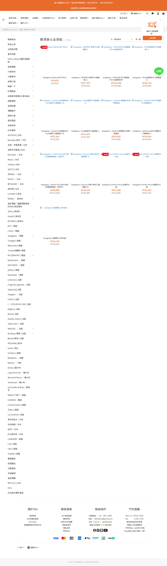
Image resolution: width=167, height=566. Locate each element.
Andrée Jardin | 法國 (17, 318)
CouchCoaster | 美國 (17, 404)
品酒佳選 (12, 105)
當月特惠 (12, 54)
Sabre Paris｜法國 (16, 323)
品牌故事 (32, 515)
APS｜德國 (12, 225)
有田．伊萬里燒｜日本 (17, 144)
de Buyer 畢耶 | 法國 (17, 333)
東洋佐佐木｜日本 (15, 419)
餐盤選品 (12, 458)
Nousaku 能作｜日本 (17, 140)
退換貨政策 (66, 525)
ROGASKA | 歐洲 (15, 343)
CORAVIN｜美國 (15, 399)
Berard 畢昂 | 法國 (16, 338)
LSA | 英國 (12, 443)
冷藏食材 (12, 76)
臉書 (129, 525)
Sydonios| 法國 (14, 289)
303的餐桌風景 (32, 519)
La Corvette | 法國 (16, 414)
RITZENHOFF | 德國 (16, 255)
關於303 (24, 23)
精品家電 (123, 18)
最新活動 (12, 18)
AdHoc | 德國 (13, 269)
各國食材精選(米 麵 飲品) (19, 96)
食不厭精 (62, 18)
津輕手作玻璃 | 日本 (16, 149)
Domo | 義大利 (14, 367)
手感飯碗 (12, 473)
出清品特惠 (12, 49)
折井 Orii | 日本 (14, 482)
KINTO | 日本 (13, 169)
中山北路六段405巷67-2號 (134, 531)
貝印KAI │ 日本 (14, 174)
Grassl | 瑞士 (13, 348)
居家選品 (12, 120)
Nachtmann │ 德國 (16, 260)
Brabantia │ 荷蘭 (15, 357)
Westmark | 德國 (15, 245)
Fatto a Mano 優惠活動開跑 (19, 60)
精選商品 (12, 39)
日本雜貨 (12, 130)
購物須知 (12, 23)
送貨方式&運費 (66, 522)
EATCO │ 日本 (14, 179)
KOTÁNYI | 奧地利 (15, 221)
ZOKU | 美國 (13, 409)
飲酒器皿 (12, 463)
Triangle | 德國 (14, 240)
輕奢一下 (12, 86)
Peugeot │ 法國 (15, 294)
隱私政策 (66, 528)
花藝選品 (12, 468)
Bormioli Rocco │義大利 (19, 377)
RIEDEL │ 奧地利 (15, 198)
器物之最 (111, 18)
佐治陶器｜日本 (14, 424)
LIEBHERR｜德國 (15, 439)
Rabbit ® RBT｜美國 (17, 395)
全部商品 (5, 29)
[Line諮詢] (162, 71)
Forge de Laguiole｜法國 (19, 284)
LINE (133, 525)
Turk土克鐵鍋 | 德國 (16, 250)
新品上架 (12, 44)
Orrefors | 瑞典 (14, 353)
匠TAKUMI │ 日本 (16, 183)
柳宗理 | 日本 (13, 188)
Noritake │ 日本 (15, 154)
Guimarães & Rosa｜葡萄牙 (19, 389)
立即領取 (152, 38)
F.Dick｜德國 (13, 230)
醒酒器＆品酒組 (29, 29)
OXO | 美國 (12, 448)
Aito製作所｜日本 (15, 434)
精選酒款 (84, 18)
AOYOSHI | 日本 (15, 135)
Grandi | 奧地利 (14, 216)
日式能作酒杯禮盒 (15, 492)
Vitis (10, 487)
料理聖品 (12, 91)
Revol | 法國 (13, 313)
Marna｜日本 (13, 159)
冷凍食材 (12, 71)
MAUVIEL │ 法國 (15, 328)
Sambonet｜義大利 (16, 382)
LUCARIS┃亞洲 (14, 193)
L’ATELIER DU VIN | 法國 (19, 304)
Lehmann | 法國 (15, 279)
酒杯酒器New (98, 18)
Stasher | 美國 (14, 453)
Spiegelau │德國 (16, 29)
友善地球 (12, 125)
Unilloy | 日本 (14, 164)
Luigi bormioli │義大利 (18, 372)
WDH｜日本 (13, 429)
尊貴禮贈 (24, 18)
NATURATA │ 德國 (16, 265)
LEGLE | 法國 (13, 299)
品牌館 (35, 18)
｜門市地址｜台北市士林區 (134, 528)
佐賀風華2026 (48, 18)
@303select (107, 522)
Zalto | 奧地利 (14, 211)
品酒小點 (74, 18)
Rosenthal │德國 (15, 274)
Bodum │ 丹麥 (14, 362)
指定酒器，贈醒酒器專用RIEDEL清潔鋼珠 (18, 205)
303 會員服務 (66, 515)
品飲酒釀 (12, 478)
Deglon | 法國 (14, 309)
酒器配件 (12, 110)
